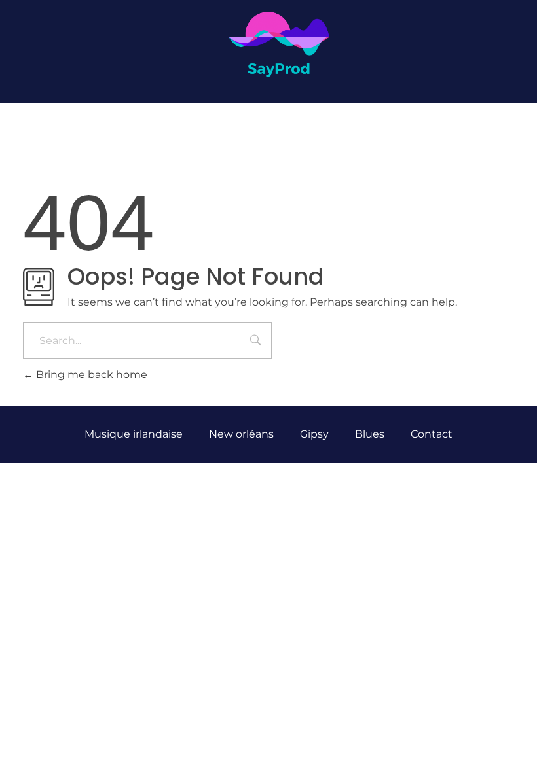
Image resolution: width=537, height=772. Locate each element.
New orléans (241, 434)
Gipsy (314, 434)
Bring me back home (90, 374)
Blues (369, 434)
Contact (432, 434)
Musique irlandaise (133, 434)
